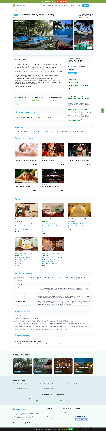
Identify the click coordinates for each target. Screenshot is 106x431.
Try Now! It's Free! (62, 1)
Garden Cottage (72, 218)
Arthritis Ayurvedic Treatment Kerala (68, 398)
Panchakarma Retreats (20, 398)
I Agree (70, 429)
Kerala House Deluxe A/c (48, 253)
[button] (91, 366)
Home (44, 5)
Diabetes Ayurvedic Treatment (43, 400)
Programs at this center (25, 138)
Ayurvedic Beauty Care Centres (48, 383)
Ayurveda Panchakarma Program (79, 160)
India (18, 10)
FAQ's (61, 410)
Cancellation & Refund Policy (65, 417)
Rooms (22, 54)
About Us (65, 5)
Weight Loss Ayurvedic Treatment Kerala (36, 398)
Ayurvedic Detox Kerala (52, 398)
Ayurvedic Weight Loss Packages (21, 388)
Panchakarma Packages (73, 383)
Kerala (22, 10)
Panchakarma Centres (19, 386)
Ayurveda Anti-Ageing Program (26, 160)
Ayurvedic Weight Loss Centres (48, 388)
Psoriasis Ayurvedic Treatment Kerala (61, 400)
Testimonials (72, 5)
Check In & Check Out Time (26, 112)
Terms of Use (63, 414)
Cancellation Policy (53, 54)
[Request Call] (102, 110)
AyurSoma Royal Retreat (40, 369)
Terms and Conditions (42, 54)
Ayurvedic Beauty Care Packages (21, 383)
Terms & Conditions (23, 311)
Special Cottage (19, 218)
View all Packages (73, 73)
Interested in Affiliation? (79, 412)
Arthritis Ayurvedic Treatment (84, 398)
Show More (60, 91)
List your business (78, 410)
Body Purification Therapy (50, 186)
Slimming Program (48, 160)
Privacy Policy (63, 412)
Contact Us (85, 5)
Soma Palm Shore (19, 369)
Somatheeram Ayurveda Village (61, 368)
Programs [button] (49, 5)
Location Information (30, 54)
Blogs (78, 5)
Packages (16, 54)
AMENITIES (19, 127)
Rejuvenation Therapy (23, 186)
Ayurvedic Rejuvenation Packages (49, 386)
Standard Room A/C (20, 253)
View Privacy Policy (63, 429)
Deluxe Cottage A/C (47, 218)
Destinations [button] (58, 5)
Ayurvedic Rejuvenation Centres (75, 386)
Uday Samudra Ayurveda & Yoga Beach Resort (82, 368)
